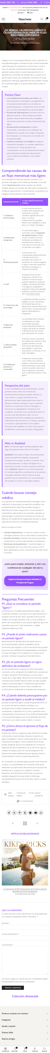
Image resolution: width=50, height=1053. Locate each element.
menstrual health (21, 794)
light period (11, 794)
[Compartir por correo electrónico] (36, 813)
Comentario (7, 945)
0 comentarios (33, 43)
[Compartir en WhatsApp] (41, 813)
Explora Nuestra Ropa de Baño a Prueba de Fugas (25, 581)
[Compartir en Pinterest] (20, 813)
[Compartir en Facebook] (9, 813)
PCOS (31, 793)
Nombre (6, 923)
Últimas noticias (19, 43)
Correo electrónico (10, 934)
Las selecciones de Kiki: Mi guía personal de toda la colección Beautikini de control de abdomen (25, 890)
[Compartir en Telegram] (30, 813)
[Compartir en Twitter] (14, 813)
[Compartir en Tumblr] (25, 813)
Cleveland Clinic (33, 294)
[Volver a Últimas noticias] (25, 823)
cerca (47, 2)
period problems (39, 794)
